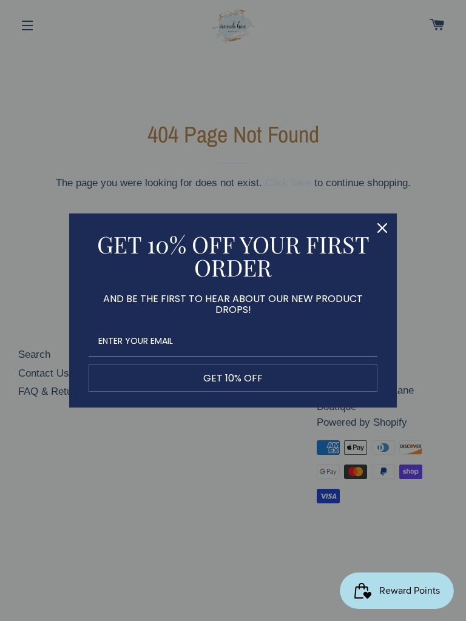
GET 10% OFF (233, 378)
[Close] (382, 228)
